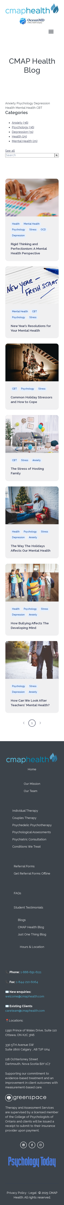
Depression (22, 132)
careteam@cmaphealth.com (25, 1010)
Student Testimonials (28, 907)
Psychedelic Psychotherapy (32, 825)
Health (19, 136)
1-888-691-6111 (31, 972)
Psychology (23, 127)
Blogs (22, 920)
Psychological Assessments (31, 832)
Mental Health (24, 141)
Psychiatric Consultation (29, 839)
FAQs (17, 893)
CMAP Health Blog (31, 927)
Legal (32, 1192)
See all (10, 150)
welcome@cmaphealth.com (24, 996)
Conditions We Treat (26, 846)
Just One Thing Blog (32, 934)
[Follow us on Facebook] (32, 1145)
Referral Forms (24, 866)
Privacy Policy (16, 1192)
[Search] (56, 155)
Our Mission (32, 783)
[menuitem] (32, 769)
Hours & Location (32, 947)
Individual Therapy (25, 810)
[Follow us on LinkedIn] (23, 1145)
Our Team (30, 791)
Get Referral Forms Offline (32, 873)
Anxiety (20, 122)
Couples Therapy (24, 818)
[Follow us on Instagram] (40, 1145)
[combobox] (29, 155)
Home (32, 769)
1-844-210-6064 (27, 982)
